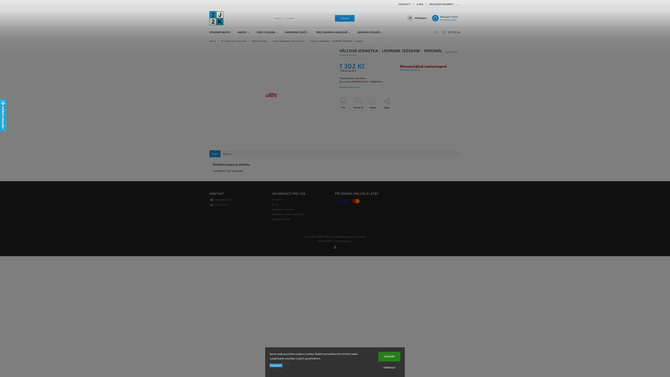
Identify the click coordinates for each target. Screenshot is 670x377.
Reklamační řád (281, 219)
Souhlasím (389, 356)
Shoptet (329, 241)
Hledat (345, 18)
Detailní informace (349, 87)
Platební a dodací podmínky (288, 214)
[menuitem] (221, 32)
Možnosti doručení (410, 69)
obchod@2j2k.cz (224, 199)
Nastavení (276, 365)
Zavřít (450, 113)
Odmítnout (389, 367)
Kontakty (405, 4)
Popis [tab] (215, 153)
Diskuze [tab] (227, 153)
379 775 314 (221, 204)
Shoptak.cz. (347, 241)
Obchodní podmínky (441, 4)
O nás (420, 4)
